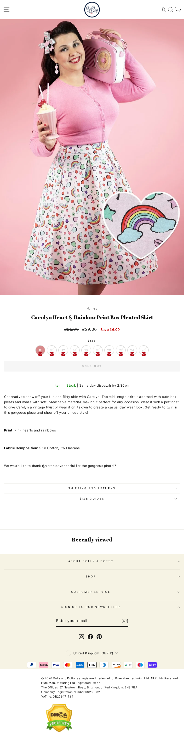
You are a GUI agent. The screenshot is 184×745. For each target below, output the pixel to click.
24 (132, 350)
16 (86, 350)
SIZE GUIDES (92, 498)
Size (91, 340)
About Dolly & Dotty (90, 561)
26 (144, 350)
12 (63, 350)
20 (109, 350)
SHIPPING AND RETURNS (91, 488)
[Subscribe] (125, 621)
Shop (91, 576)
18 (98, 350)
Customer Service (90, 592)
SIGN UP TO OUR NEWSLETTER (91, 607)
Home (90, 308)
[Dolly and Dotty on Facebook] (90, 636)
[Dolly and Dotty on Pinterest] (99, 636)
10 (52, 350)
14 (75, 350)
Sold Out (92, 366)
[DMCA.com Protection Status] (59, 736)
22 (121, 350)
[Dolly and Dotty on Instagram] (81, 636)
